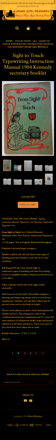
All (35, 41)
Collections (23, 41)
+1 (36, 353)
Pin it (24, 353)
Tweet (18, 353)
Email (43, 353)
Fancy (31, 353)
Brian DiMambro (35, 416)
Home (9, 41)
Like (13, 353)
